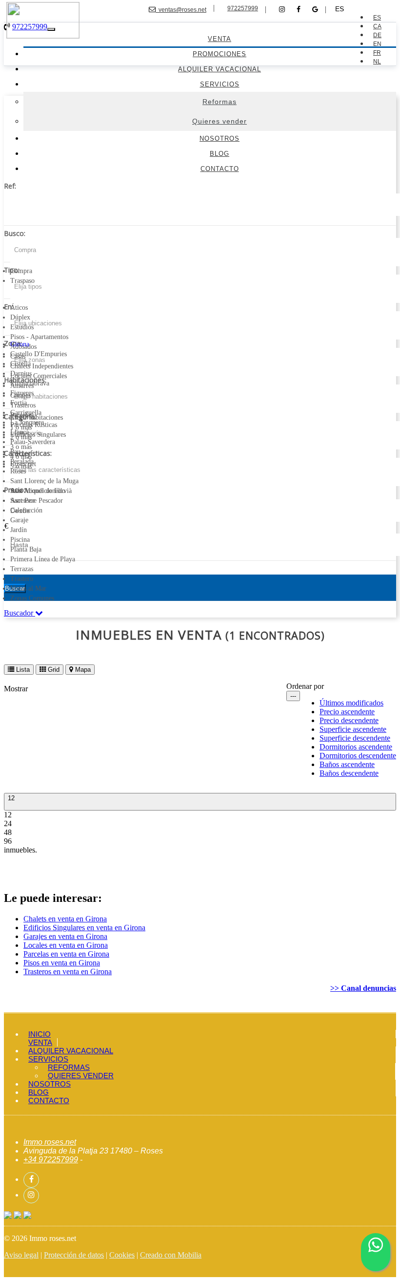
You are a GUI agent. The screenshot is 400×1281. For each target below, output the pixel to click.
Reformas (69, 1067)
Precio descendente (349, 720)
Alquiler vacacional (70, 1050)
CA (377, 26)
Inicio (39, 1034)
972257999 (242, 8)
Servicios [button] (48, 1059)
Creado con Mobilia (170, 1255)
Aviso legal (21, 1255)
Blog (38, 1092)
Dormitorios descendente (358, 755)
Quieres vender (81, 1075)
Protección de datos (74, 1255)
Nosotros (49, 1084)
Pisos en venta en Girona (61, 963)
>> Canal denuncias (363, 988)
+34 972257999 (50, 1159)
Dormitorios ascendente (356, 747)
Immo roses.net (49, 1142)
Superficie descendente (355, 738)
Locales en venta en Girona (65, 945)
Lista (22, 669)
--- (293, 696)
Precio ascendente (347, 711)
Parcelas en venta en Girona (66, 954)
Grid (53, 669)
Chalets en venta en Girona (65, 919)
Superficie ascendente (353, 729)
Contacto (48, 1100)
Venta (40, 1042)
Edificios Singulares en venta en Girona (84, 927)
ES (339, 9)
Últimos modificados (351, 703)
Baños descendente (349, 773)
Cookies (122, 1255)
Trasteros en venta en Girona (67, 971)
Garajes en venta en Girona (65, 936)
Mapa (82, 669)
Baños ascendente (347, 764)
